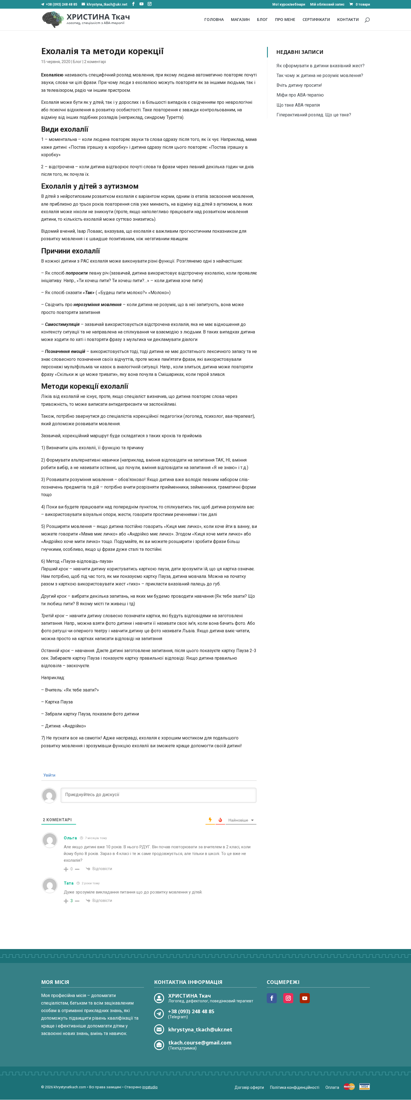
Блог (262, 20)
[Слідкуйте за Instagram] (288, 998)
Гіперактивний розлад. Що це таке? (314, 114)
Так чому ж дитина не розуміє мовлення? (320, 75)
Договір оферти (249, 1087)
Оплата (332, 1087)
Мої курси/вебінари (288, 4)
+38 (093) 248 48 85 (61, 4)
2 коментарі (95, 61)
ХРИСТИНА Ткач (189, 995)
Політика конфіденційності (294, 1087)
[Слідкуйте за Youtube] (305, 998)
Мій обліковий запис (327, 4)
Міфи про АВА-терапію (300, 95)
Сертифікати (316, 20)
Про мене (285, 20)
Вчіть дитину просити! (299, 85)
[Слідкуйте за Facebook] (272, 998)
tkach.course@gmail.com (200, 1042)
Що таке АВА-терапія (298, 105)
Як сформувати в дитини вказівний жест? (321, 65)
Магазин (240, 20)
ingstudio (150, 1087)
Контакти (348, 20)
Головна (214, 20)
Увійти (48, 775)
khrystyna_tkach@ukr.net (200, 1029)
